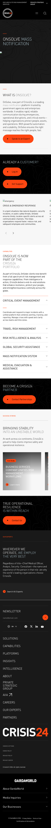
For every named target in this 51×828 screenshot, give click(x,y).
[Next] (13, 233)
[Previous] (6, 233)
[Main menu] (36, 13)
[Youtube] (42, 626)
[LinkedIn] (36, 626)
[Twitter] (31, 626)
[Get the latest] (45, 617)
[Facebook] (26, 626)
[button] (25, 300)
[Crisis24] (7, 13)
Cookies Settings (8, 746)
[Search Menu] (45, 13)
